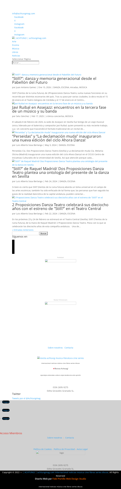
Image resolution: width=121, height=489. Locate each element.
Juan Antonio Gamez (26, 87)
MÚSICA (83, 87)
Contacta (68, 347)
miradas (74, 87)
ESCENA (65, 87)
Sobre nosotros (55, 347)
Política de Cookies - (43, 449)
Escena (15, 45)
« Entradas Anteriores (22, 230)
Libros (15, 52)
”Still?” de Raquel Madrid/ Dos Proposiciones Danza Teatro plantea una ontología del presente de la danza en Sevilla (60, 172)
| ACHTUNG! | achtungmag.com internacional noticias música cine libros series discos (65, 472)
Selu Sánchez (22, 116)
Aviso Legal (82, 449)
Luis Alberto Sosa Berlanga (29, 145)
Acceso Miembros (11, 433)
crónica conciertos (55, 116)
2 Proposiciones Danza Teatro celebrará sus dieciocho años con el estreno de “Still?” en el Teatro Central (60, 206)
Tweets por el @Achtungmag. (26, 398)
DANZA (56, 87)
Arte (14, 41)
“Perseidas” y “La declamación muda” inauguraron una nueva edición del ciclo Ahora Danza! (56, 138)
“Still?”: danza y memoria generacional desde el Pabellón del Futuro (54, 80)
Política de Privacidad (64, 449)
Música (15, 48)
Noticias (16, 55)
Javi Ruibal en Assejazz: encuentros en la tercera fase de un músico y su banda (59, 109)
